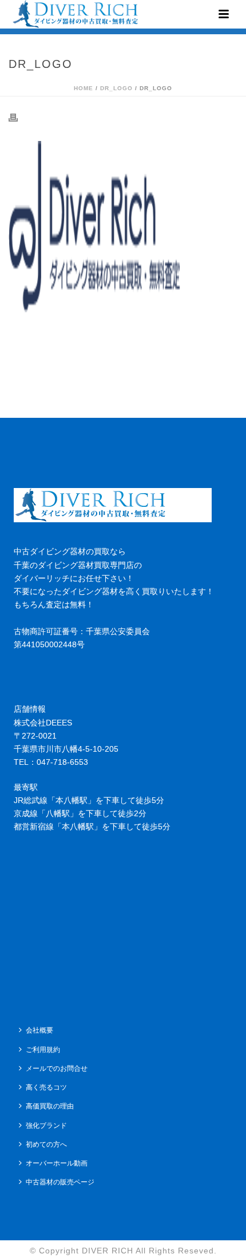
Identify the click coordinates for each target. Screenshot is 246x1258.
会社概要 (39, 1030)
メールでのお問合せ (57, 1068)
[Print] (19, 117)
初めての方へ (46, 1144)
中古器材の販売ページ (60, 1182)
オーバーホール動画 (57, 1163)
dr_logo (116, 88)
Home (83, 88)
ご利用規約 (43, 1050)
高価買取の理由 (50, 1106)
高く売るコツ (46, 1087)
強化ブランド (46, 1126)
